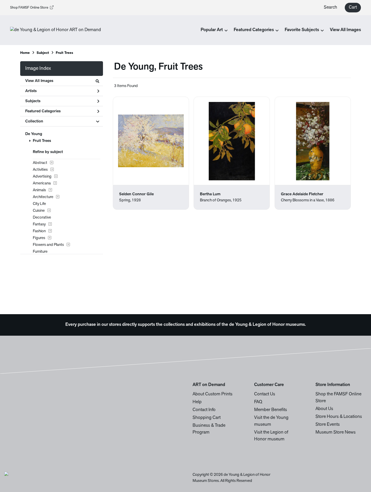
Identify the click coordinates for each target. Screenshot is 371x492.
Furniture (40, 252)
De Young (33, 134)
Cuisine (39, 211)
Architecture (43, 197)
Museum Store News (335, 432)
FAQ (258, 402)
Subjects (32, 101)
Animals (39, 190)
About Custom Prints (212, 394)
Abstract (40, 163)
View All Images (345, 30)
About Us (324, 409)
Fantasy (39, 224)
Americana (42, 183)
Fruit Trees (42, 141)
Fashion (39, 231)
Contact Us (264, 394)
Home (25, 53)
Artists (31, 91)
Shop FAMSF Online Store (29, 8)
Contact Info (204, 410)
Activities (40, 170)
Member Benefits (270, 410)
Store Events (327, 424)
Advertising (42, 177)
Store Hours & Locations (338, 417)
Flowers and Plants (48, 245)
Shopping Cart (207, 418)
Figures (39, 238)
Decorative (42, 218)
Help (197, 402)
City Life (39, 204)
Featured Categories (43, 111)
